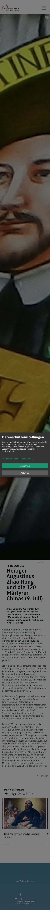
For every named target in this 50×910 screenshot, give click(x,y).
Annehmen (25, 466)
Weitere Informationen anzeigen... (18, 459)
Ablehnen (25, 473)
